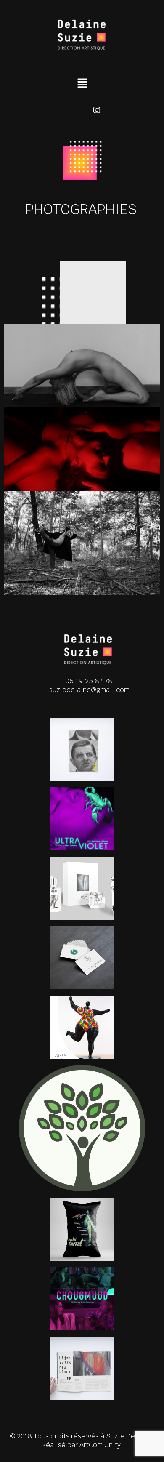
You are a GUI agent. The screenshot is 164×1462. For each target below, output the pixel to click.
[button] (82, 84)
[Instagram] (96, 110)
